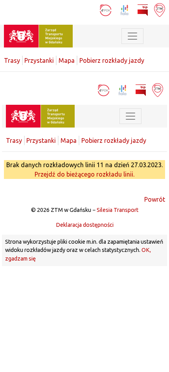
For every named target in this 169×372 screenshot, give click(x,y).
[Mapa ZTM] (159, 9)
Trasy (12, 60)
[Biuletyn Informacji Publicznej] (143, 9)
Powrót (154, 199)
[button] (155, 36)
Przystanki (39, 60)
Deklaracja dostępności (85, 225)
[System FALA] (125, 9)
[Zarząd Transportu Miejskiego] (38, 35)
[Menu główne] (132, 36)
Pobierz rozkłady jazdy (111, 60)
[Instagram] (90, 9)
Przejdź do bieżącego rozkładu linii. (84, 174)
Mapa (67, 60)
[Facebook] (76, 9)
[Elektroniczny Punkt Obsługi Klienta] (106, 9)
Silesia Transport (117, 210)
